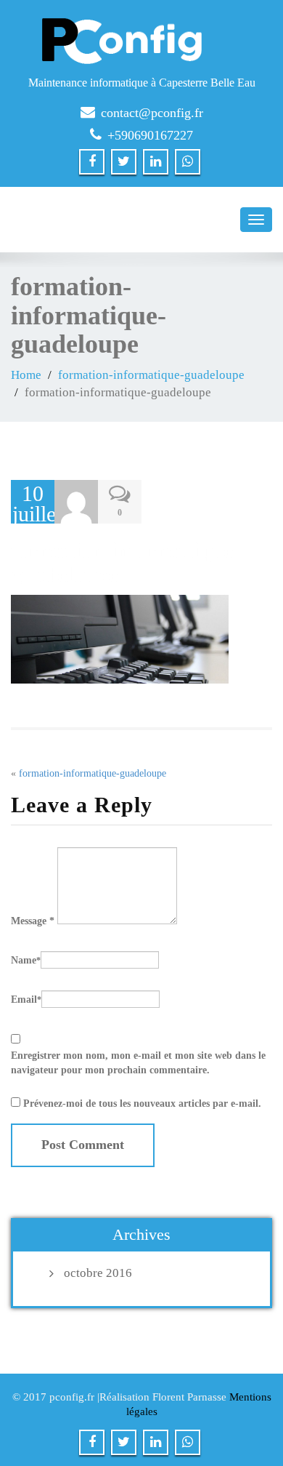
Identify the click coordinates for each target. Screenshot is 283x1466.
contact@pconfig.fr (152, 112)
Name (26, 960)
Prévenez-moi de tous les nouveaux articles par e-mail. (142, 1103)
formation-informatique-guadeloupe (151, 375)
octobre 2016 (98, 1273)
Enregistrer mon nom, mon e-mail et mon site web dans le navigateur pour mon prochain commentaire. (138, 1063)
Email (26, 999)
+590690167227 (150, 135)
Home (26, 375)
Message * (32, 921)
